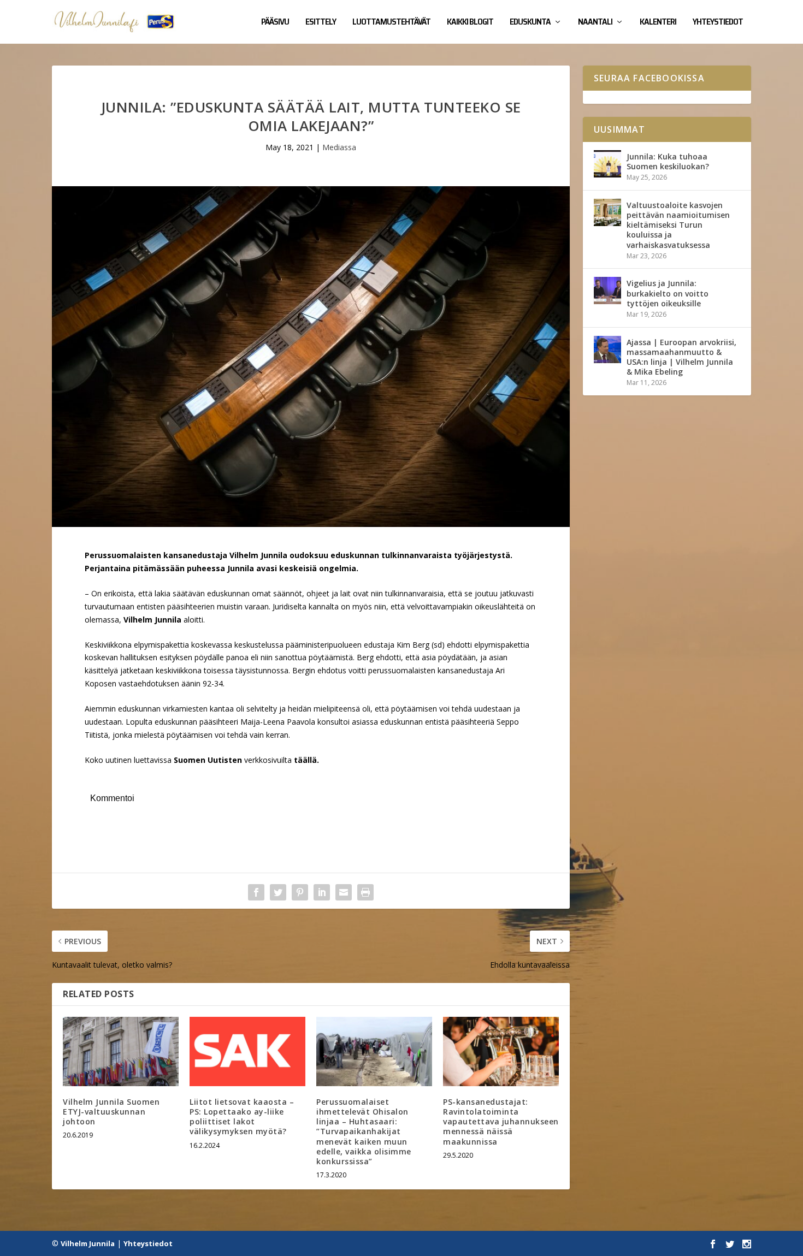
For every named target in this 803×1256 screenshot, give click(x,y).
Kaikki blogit (470, 22)
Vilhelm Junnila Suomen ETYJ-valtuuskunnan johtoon (111, 1112)
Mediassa (339, 147)
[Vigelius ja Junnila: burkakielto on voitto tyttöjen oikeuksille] (607, 290)
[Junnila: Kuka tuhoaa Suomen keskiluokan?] (607, 163)
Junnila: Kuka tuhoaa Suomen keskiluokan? (668, 161)
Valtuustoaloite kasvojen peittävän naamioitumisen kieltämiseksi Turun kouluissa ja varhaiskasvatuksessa (678, 225)
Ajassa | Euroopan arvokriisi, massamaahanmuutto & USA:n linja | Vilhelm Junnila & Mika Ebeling (681, 357)
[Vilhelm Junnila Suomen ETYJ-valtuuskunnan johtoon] (121, 1051)
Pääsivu (275, 22)
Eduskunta (530, 22)
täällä (305, 760)
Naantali (595, 22)
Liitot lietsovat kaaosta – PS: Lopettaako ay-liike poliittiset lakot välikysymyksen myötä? (242, 1117)
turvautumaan (109, 606)
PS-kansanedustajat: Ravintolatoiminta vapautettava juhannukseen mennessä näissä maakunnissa (501, 1122)
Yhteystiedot (718, 22)
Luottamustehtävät (391, 22)
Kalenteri (658, 22)
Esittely (320, 22)
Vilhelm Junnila (88, 1243)
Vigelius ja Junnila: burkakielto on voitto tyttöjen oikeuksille (667, 293)
